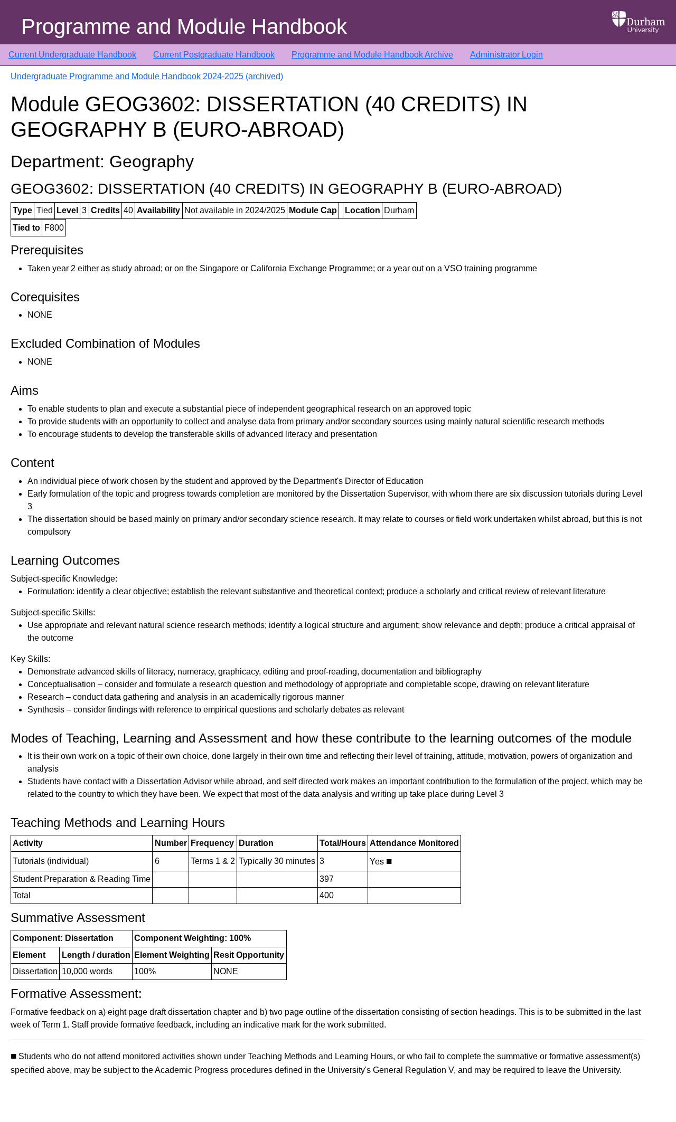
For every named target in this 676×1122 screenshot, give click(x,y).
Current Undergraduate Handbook (72, 54)
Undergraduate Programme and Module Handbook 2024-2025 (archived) (147, 76)
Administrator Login (506, 54)
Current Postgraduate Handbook (214, 54)
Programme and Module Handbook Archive (372, 54)
